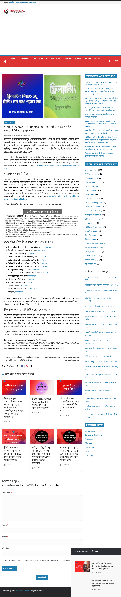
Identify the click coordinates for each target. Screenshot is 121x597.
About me (89, 439)
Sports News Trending (93, 211)
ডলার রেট (97, 58)
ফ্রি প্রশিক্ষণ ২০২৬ (91, 231)
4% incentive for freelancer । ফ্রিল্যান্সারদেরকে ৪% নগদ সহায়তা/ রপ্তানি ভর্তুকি (103, 583)
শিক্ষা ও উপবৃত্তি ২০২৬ (93, 256)
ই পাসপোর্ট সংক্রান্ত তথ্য (93, 215)
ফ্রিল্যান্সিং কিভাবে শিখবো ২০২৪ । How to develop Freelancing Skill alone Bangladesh (102, 566)
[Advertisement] (60, 37)
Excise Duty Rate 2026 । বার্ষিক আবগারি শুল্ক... (102, 362)
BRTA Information (92, 186)
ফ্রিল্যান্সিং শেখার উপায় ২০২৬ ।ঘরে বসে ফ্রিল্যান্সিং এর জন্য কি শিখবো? (61, 359)
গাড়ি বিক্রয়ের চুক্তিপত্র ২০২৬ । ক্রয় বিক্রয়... (100, 356)
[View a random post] (116, 61)
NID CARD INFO (92, 199)
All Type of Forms (92, 174)
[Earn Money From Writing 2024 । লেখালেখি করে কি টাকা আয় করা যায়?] (42, 381)
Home (87, 451)
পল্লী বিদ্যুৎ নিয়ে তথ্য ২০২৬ (94, 227)
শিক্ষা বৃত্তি (88, 58)
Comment (7, 493)
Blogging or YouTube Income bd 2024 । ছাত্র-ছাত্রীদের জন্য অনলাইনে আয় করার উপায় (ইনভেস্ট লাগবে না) (13, 407)
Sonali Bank (24, 58)
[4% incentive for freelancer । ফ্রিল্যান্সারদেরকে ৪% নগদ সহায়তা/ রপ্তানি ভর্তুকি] (82, 580)
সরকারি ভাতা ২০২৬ (92, 260)
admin (18, 135)
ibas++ (12, 58)
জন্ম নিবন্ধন (78, 58)
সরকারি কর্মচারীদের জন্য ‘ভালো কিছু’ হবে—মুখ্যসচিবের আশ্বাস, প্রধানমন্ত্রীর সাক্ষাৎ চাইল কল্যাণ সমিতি (100, 91)
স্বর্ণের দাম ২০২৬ (90, 264)
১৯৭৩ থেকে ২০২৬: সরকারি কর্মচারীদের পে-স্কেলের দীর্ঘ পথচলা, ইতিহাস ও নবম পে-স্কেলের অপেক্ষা (101, 123)
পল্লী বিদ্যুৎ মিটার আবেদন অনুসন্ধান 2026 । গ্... (101, 285)
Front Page (89, 456)
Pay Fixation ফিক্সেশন (93, 207)
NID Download (40, 58)
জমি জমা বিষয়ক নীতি (92, 219)
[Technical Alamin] (5, 61)
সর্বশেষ (11, 64)
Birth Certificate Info (93, 182)
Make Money (56, 58)
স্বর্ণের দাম (68, 58)
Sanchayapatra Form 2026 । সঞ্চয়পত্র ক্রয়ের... (102, 311)
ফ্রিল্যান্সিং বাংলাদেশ (9, 122)
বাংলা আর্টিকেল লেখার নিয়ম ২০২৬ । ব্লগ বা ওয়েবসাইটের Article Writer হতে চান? (69, 404)
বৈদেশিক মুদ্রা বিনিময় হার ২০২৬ (96, 244)
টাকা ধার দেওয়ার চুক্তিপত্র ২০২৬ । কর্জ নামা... (101, 306)
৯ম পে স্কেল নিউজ (91, 170)
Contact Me (89, 447)
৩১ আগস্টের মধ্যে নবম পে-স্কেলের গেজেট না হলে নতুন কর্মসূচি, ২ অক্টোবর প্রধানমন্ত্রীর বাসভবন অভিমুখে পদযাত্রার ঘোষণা (102, 100)
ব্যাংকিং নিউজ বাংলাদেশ (93, 248)
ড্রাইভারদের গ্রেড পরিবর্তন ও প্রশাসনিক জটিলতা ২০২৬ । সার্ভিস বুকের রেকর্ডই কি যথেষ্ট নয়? (22, 359)
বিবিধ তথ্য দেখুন (90, 239)
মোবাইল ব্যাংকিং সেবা (92, 252)
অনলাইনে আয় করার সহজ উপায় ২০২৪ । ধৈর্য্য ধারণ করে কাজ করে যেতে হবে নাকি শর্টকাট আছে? (69, 454)
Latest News (89, 195)
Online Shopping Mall (93, 203)
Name (5, 525)
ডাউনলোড (47, 247)
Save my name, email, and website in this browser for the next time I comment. (38, 561)
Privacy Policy (90, 431)
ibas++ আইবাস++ (91, 190)
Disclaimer (89, 443)
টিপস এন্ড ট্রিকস (90, 223)
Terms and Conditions (93, 435)
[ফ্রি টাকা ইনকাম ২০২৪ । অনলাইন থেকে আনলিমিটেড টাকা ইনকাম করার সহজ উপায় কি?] (14, 430)
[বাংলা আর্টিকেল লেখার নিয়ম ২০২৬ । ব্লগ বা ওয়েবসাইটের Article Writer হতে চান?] (69, 381)
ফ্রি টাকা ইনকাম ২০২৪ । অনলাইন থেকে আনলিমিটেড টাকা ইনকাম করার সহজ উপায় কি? (13, 454)
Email (5, 537)
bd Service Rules (91, 178)
